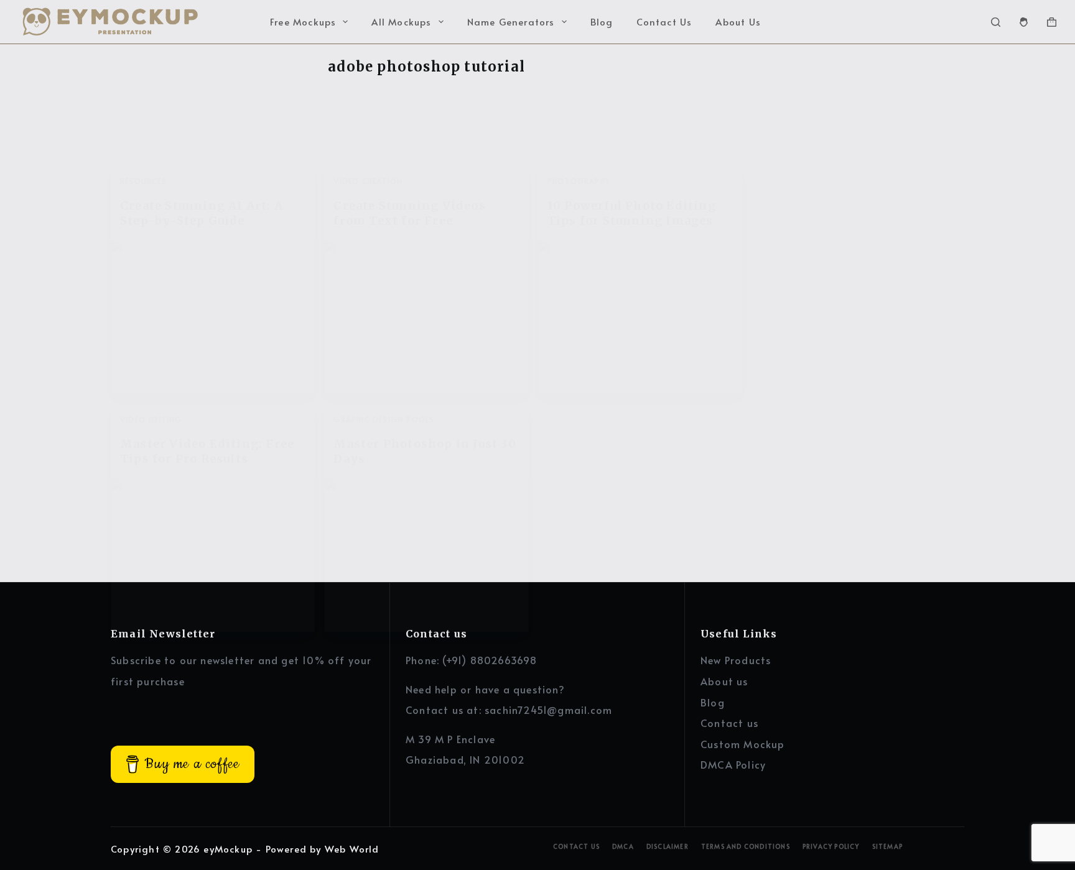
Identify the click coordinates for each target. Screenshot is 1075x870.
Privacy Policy (831, 847)
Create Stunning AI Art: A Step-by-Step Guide (201, 212)
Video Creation (368, 181)
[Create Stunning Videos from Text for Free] (426, 316)
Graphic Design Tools (383, 419)
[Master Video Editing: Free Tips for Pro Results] (213, 554)
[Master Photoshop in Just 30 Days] (426, 554)
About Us (738, 21)
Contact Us (664, 21)
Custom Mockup (742, 744)
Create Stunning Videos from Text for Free (409, 212)
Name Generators (511, 21)
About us (724, 681)
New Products (735, 660)
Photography (578, 181)
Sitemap (887, 847)
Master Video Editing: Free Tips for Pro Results (207, 451)
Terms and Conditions (745, 847)
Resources (143, 181)
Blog (601, 21)
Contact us (729, 722)
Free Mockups (303, 21)
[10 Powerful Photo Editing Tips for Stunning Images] (640, 316)
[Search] (995, 22)
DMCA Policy (733, 764)
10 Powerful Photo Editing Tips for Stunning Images (631, 212)
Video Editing (151, 419)
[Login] (1023, 22)
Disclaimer (667, 847)
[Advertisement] (857, 162)
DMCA (623, 847)
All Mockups (401, 21)
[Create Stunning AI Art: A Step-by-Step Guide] (213, 316)
